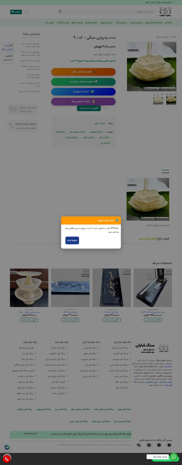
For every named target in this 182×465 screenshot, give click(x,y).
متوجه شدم (72, 240)
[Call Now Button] (7, 459)
